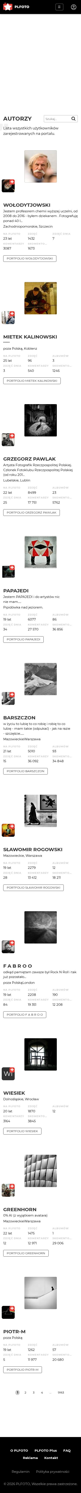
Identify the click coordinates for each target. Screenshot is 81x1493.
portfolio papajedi (23, 639)
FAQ (67, 1450)
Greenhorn (20, 1209)
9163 (61, 1392)
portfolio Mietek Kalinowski (32, 380)
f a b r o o (17, 966)
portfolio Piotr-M (22, 1369)
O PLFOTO (19, 1450)
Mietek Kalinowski (30, 337)
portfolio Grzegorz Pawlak (31, 512)
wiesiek (14, 1093)
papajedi (16, 591)
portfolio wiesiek (22, 1131)
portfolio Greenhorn (26, 1253)
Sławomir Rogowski (32, 849)
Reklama (30, 1458)
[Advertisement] (40, 56)
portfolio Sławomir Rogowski (33, 887)
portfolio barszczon (25, 771)
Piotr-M (14, 1331)
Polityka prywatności (52, 1472)
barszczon (19, 718)
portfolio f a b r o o (25, 1014)
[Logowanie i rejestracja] (74, 7)
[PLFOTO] (16, 7)
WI (8, 1074)
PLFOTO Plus (46, 1450)
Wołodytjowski (26, 205)
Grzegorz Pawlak (29, 459)
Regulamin (21, 1472)
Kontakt (51, 1458)
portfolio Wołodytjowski (30, 258)
